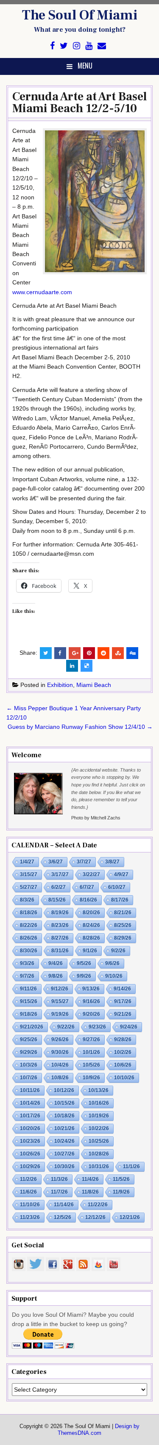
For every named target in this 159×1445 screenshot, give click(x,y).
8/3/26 (27, 900)
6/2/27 (58, 887)
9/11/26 (28, 989)
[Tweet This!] (46, 653)
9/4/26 (55, 963)
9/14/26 (122, 989)
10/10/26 (124, 1078)
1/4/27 (27, 862)
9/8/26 (55, 976)
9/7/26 (27, 976)
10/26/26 (30, 1154)
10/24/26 (64, 1141)
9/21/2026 (31, 1027)
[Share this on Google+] (75, 653)
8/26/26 (28, 938)
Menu (85, 66)
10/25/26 (99, 1141)
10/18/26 (64, 1116)
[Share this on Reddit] (103, 653)
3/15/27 (28, 874)
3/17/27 (60, 874)
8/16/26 (88, 900)
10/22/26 (99, 1128)
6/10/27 (117, 887)
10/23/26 (30, 1141)
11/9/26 (121, 1192)
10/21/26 (64, 1128)
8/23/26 (60, 925)
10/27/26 (64, 1154)
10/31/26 (99, 1166)
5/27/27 (28, 887)
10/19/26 (99, 1116)
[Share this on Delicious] (86, 666)
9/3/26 (27, 963)
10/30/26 (64, 1166)
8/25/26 (122, 925)
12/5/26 (62, 1217)
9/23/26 (97, 1027)
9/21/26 (122, 1014)
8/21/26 (122, 913)
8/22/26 (28, 925)
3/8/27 (112, 862)
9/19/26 (60, 1014)
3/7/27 (84, 862)
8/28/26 (91, 938)
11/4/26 (90, 1179)
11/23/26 (30, 1217)
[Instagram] (76, 45)
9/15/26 (28, 1001)
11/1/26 (131, 1166)
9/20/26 (91, 1014)
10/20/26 (30, 1128)
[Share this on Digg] (132, 653)
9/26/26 (60, 1039)
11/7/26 (59, 1192)
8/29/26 (122, 938)
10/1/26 (91, 1052)
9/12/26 (59, 989)
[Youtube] (88, 45)
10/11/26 (30, 1090)
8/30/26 (28, 951)
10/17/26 (30, 1116)
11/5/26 (121, 1179)
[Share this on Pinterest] (89, 653)
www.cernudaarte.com (42, 292)
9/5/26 (84, 963)
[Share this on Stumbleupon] (118, 653)
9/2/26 (118, 951)
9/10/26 (114, 976)
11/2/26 (28, 1179)
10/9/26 (91, 1078)
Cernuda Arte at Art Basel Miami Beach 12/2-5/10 (79, 102)
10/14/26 (30, 1103)
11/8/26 (90, 1192)
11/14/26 (64, 1205)
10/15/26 (64, 1103)
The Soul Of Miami (79, 15)
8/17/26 (119, 900)
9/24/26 (128, 1027)
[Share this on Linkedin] (72, 666)
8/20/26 (91, 913)
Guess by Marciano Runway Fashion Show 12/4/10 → (80, 726)
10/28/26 (99, 1154)
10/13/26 (98, 1090)
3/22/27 (91, 874)
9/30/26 (60, 1052)
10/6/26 (122, 1065)
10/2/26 (122, 1052)
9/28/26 (122, 1039)
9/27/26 (91, 1039)
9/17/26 (122, 1001)
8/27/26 (60, 938)
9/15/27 (60, 1001)
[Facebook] (52, 45)
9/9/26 (84, 976)
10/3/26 (28, 1065)
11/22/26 (98, 1205)
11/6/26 (28, 1192)
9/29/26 (28, 1052)
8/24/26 (91, 925)
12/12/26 (95, 1217)
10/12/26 (64, 1090)
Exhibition (60, 684)
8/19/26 (60, 913)
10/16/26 (99, 1103)
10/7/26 (28, 1078)
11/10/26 (30, 1205)
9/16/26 (91, 1001)
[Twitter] (64, 45)
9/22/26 (66, 1027)
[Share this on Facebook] (60, 653)
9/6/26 (112, 963)
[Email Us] (102, 45)
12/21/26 (130, 1217)
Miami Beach (93, 684)
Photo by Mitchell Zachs (95, 817)
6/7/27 (87, 887)
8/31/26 (60, 951)
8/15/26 (57, 900)
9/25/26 (28, 1039)
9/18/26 (28, 1014)
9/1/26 (90, 951)
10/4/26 (60, 1065)
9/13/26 (91, 989)
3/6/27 (55, 862)
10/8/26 (60, 1078)
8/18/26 (28, 913)
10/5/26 (91, 1065)
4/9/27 (121, 874)
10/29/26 (30, 1166)
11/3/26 (59, 1179)
